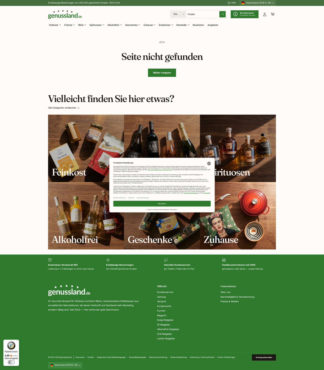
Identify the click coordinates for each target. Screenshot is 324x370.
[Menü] (17, 342)
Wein (81, 25)
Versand (161, 301)
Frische (68, 25)
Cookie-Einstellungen (226, 357)
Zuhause (148, 25)
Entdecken (164, 25)
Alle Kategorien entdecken (62, 107)
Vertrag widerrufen (264, 357)
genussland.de (66, 357)
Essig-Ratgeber (165, 320)
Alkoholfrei (113, 25)
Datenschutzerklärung (158, 357)
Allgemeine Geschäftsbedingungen (111, 357)
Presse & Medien (230, 301)
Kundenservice (165, 292)
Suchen (161, 310)
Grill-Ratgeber (164, 334)
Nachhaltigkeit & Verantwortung (237, 296)
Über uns (225, 292)
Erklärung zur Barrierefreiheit (202, 357)
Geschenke (131, 25)
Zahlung (161, 296)
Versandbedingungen (137, 357)
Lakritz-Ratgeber (166, 338)
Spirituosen (95, 25)
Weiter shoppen (162, 72)
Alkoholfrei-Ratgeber (168, 329)
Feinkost (53, 25)
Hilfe (233, 3)
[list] (162, 264)
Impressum (79, 357)
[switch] (11, 362)
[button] (273, 14)
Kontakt (91, 357)
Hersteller (181, 25)
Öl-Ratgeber (163, 324)
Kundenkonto (164, 306)
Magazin (161, 315)
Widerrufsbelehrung (178, 357)
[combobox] (206, 14)
